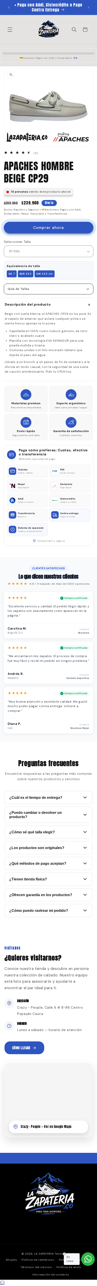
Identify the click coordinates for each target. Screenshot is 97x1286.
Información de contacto (50, 1274)
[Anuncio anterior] (9, 7)
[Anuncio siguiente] (88, 7)
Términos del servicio (36, 1267)
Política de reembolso (38, 1260)
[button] (10, 29)
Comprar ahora (48, 227)
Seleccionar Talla (17, 242)
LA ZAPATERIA (44, 1254)
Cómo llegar (21, 1047)
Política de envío (69, 1267)
